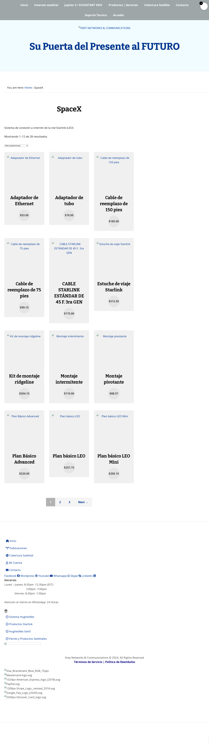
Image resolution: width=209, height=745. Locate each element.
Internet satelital (46, 5)
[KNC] (104, 28)
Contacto (182, 5)
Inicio (24, 5)
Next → (83, 502)
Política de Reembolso (120, 662)
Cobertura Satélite (157, 5)
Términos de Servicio (88, 662)
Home (28, 87)
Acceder (118, 15)
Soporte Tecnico (96, 15)
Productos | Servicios (123, 5)
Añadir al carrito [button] (24, 155)
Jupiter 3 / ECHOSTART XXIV (83, 5)
